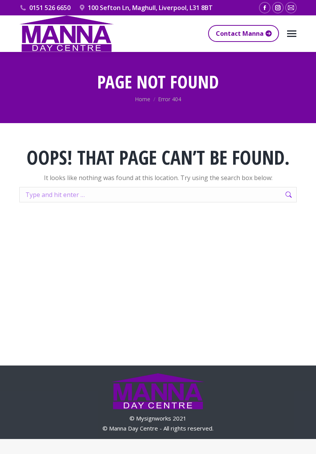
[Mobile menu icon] (292, 33)
